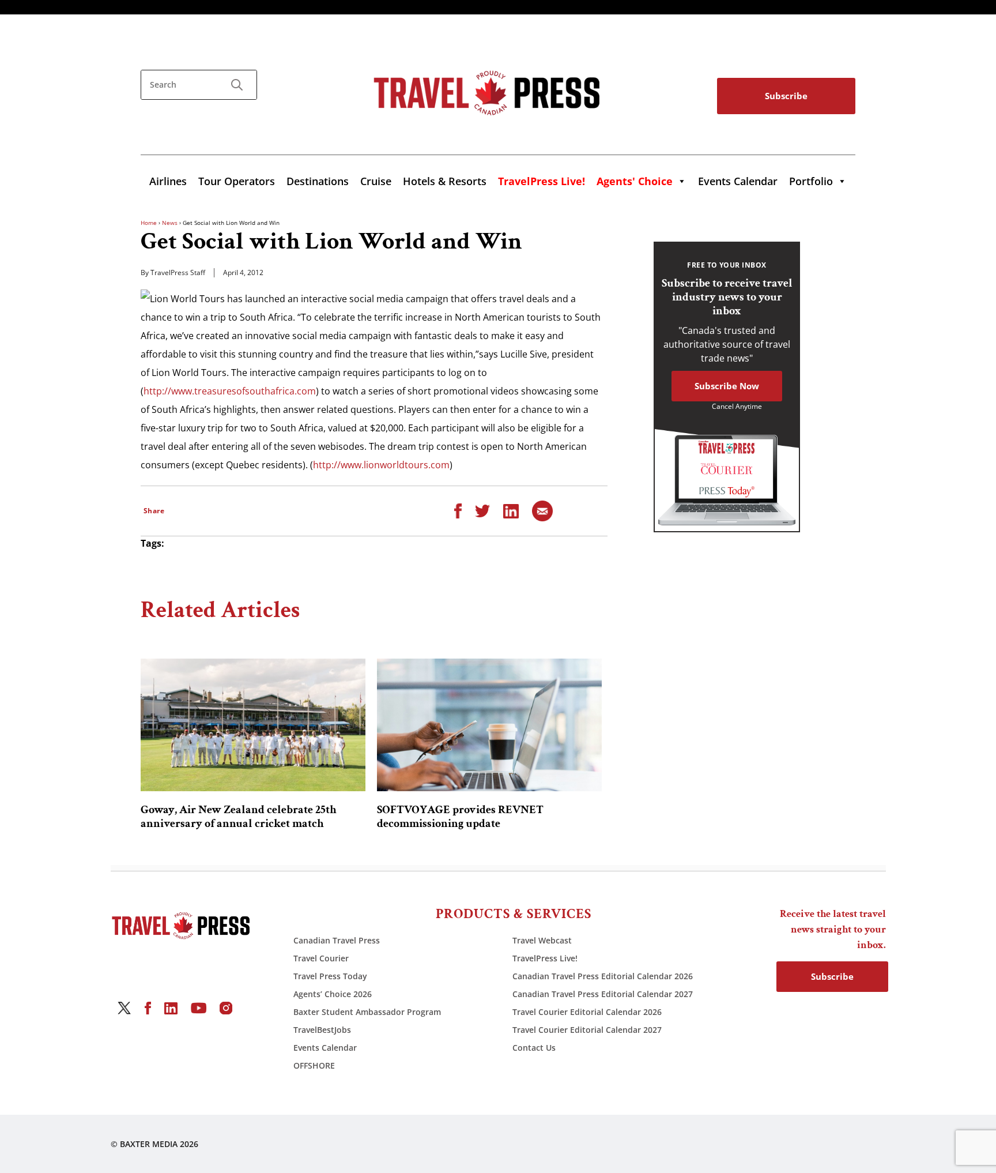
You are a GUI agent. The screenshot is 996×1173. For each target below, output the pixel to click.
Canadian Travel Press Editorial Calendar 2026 (602, 976)
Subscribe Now (727, 386)
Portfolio (811, 181)
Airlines (168, 181)
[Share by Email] (542, 510)
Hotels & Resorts (444, 181)
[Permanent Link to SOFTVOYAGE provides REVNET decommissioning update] (489, 725)
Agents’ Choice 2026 (332, 993)
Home (149, 223)
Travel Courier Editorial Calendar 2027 (587, 1029)
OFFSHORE (314, 1065)
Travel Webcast (542, 940)
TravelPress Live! (545, 958)
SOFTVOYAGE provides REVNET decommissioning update (460, 816)
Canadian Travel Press (336, 940)
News (170, 223)
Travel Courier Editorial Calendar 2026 (587, 1011)
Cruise (375, 181)
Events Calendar (738, 181)
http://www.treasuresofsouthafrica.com (230, 391)
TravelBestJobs (322, 1029)
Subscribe (786, 95)
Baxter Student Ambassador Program (367, 1011)
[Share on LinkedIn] (511, 510)
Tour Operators (236, 181)
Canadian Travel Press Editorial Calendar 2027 (602, 993)
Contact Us (534, 1047)
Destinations (317, 181)
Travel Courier (321, 958)
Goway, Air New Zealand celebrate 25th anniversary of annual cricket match (239, 816)
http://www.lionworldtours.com (381, 464)
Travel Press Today (330, 976)
